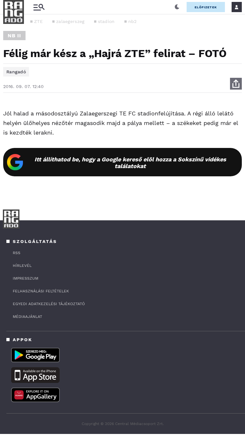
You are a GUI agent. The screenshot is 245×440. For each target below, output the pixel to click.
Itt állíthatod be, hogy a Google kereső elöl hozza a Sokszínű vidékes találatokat (130, 162)
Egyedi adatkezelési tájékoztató (49, 304)
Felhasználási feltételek (41, 291)
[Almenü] (39, 7)
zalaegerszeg (70, 21)
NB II (14, 36)
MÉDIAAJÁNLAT (27, 316)
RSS (16, 253)
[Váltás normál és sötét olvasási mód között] (177, 7)
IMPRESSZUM (25, 278)
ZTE (38, 21)
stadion (106, 21)
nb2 (132, 21)
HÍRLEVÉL (22, 265)
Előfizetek (206, 7)
